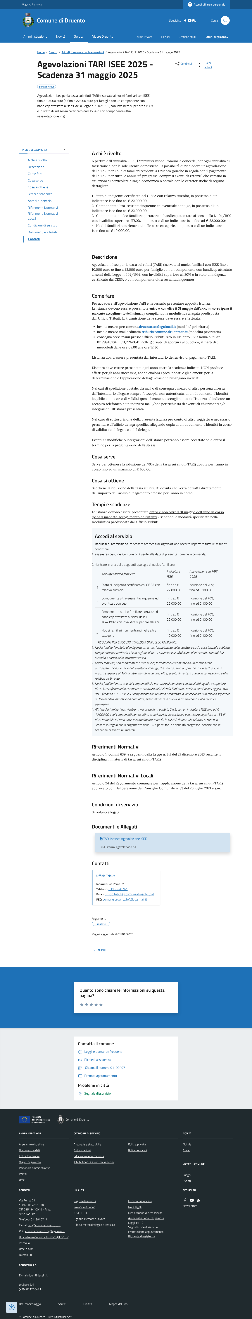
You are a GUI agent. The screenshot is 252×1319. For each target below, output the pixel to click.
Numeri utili (26, 1254)
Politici (23, 1174)
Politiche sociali (137, 1150)
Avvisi (186, 1150)
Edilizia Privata (143, 37)
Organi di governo (30, 1162)
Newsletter (190, 1205)
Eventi (187, 1181)
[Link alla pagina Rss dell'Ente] (198, 1200)
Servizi (78, 36)
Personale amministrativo (34, 1168)
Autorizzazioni (82, 1150)
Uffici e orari (26, 1249)
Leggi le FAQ (136, 1222)
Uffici (22, 1179)
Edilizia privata (137, 1144)
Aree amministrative (31, 1144)
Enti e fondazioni (29, 1156)
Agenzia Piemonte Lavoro (89, 1219)
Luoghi (187, 1175)
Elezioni (165, 37)
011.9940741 (118, 889)
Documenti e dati (29, 1150)
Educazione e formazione (89, 1156)
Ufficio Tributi (105, 875)
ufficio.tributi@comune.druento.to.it (129, 894)
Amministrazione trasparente (146, 1218)
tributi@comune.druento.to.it (165, 332)
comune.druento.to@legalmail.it (125, 899)
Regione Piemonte (32, 4)
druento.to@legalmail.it (157, 326)
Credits (87, 1304)
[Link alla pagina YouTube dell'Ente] (192, 1200)
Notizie (187, 1144)
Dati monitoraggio (30, 1304)
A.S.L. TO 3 (80, 1213)
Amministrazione (35, 36)
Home (41, 52)
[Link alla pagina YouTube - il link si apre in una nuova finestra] (189, 20)
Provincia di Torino (84, 1207)
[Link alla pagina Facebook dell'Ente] (185, 1200)
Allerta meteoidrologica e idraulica (94, 1224)
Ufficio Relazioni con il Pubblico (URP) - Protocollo (43, 1240)
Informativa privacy (140, 1201)
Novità (60, 36)
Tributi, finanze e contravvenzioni (83, 52)
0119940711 (39, 1219)
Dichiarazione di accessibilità (145, 1213)
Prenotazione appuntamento (145, 1231)
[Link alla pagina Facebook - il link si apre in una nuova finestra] (185, 20)
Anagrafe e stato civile (87, 1144)
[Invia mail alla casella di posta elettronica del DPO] (38, 1275)
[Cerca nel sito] (224, 20)
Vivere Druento (102, 36)
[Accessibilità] (12, 1307)
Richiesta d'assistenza (141, 1236)
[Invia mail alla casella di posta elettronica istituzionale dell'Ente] (44, 1225)
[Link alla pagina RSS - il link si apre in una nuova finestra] (194, 20)
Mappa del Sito (118, 1304)
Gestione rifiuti (187, 37)
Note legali (134, 1207)
